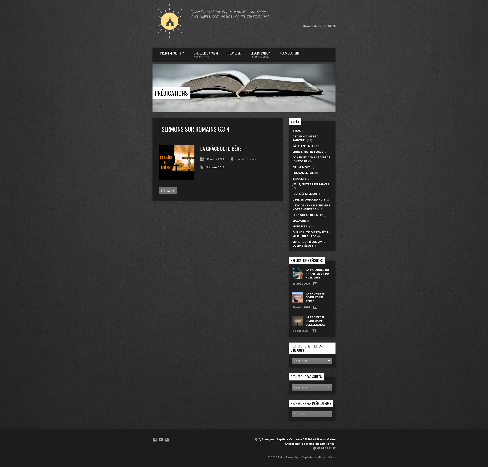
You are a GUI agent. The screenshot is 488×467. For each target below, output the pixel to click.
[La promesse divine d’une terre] (297, 300)
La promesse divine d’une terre (315, 297)
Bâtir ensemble (303, 146)
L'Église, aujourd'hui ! (308, 199)
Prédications (171, 92)
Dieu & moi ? (301, 167)
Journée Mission (304, 194)
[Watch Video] (315, 284)
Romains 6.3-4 (215, 167)
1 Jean (296, 130)
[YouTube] (161, 439)
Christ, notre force (307, 151)
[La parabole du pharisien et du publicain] (297, 276)
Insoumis (299, 178)
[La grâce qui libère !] (176, 178)
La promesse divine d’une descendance (315, 321)
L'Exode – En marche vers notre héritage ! (311, 207)
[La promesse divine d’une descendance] (297, 324)
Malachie (299, 220)
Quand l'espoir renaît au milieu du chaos (311, 234)
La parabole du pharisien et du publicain (317, 273)
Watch (170, 191)
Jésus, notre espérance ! (310, 184)
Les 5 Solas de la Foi (307, 215)
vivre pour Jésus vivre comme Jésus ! (308, 243)
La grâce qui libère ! (221, 148)
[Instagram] (167, 439)
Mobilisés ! (300, 226)
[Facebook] (155, 439)
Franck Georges (246, 159)
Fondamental (303, 173)
